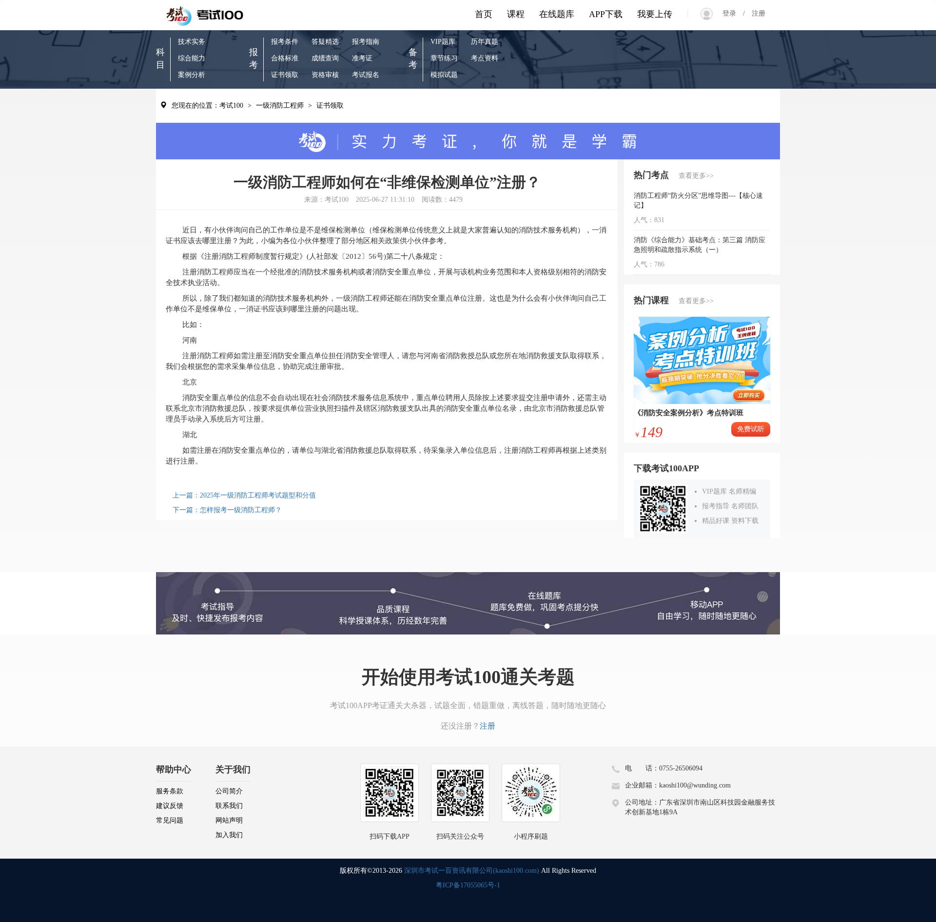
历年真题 (484, 41)
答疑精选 (325, 41)
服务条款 (169, 791)
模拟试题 (444, 74)
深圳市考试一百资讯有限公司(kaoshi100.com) (471, 870)
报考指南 (365, 41)
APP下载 (606, 14)
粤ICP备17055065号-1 (468, 885)
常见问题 (169, 820)
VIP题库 (442, 41)
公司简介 (229, 791)
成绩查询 (325, 58)
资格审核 (325, 74)
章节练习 (444, 58)
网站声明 (229, 820)
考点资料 (484, 58)
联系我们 (229, 805)
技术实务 (191, 41)
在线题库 (556, 14)
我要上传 (654, 14)
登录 (732, 13)
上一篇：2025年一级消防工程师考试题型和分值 (244, 495)
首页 (483, 14)
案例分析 (191, 74)
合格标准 (284, 58)
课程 (516, 14)
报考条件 (284, 41)
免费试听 (750, 429)
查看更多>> (696, 175)
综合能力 (191, 58)
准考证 (362, 58)
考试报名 (365, 74)
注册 (755, 13)
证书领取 (284, 74)
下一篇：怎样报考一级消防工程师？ (227, 510)
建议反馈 (169, 805)
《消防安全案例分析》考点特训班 (688, 413)
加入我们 (229, 835)
